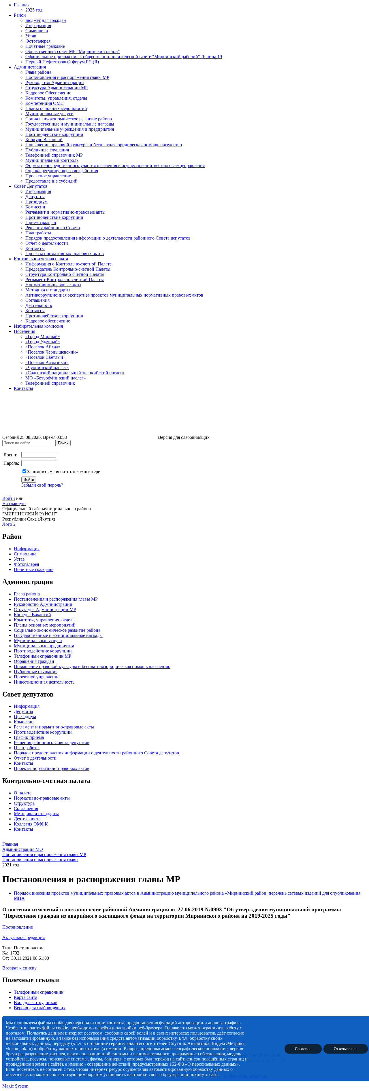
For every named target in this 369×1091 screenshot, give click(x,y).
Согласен (303, 1049)
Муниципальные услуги (49, 113)
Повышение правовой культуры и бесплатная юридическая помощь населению (103, 144)
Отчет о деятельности (46, 243)
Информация (38, 25)
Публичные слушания (47, 149)
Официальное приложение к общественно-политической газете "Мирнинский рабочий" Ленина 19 (123, 56)
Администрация (30, 66)
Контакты (35, 248)
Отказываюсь (345, 1049)
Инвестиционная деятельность (44, 682)
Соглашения (37, 300)
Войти (8, 498)
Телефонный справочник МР (54, 155)
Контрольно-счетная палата (41, 258)
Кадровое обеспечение (47, 320)
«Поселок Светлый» (45, 357)
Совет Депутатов (31, 186)
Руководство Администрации (54, 82)
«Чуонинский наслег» (47, 367)
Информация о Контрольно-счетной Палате (68, 263)
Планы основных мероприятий (56, 108)
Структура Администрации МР (56, 87)
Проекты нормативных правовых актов (64, 253)
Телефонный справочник (50, 383)
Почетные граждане (45, 46)
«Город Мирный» (42, 336)
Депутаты (35, 196)
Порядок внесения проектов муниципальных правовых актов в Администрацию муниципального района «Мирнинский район (140, 893)
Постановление (17, 927)
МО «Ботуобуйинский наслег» (55, 377)
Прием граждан (40, 222)
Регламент (24, 726)
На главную (14, 503)
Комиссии (35, 206)
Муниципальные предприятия (44, 645)
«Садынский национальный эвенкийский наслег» (75, 372)
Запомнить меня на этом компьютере (63, 471)
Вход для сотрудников (35, 1002)
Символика (36, 30)
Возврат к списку (19, 967)
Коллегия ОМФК (31, 823)
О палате (22, 792)
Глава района (38, 72)
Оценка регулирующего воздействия (61, 170)
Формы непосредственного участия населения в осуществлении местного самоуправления (115, 165)
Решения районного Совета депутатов (51, 742)
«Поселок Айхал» (43, 346)
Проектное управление (48, 175)
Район (20, 15)
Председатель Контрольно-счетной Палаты (67, 269)
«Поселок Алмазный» (47, 362)
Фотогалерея (37, 41)
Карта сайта (25, 997)
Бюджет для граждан (45, 20)
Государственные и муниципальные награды (69, 124)
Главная (21, 4)
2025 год (33, 9)
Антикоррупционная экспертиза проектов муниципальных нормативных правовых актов (114, 295)
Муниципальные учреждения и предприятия (69, 129)
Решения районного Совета (52, 227)
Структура (24, 803)
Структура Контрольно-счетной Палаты (64, 274)
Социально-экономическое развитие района (68, 118)
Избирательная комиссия (38, 326)
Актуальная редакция (23, 937)
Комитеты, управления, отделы (56, 98)
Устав (30, 35)
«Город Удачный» (42, 341)
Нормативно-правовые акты (53, 284)
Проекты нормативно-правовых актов (51, 768)
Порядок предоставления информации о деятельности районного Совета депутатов (108, 238)
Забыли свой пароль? (42, 485)
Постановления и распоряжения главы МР (67, 77)
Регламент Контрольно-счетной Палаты (64, 279)
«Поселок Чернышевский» (51, 352)
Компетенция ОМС (44, 103)
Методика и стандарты (47, 289)
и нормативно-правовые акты (64, 726)
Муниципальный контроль (51, 160)
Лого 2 (9, 524)
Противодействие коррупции (54, 134)
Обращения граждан (34, 661)
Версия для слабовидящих (39, 1007)
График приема (29, 737)
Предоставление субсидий (51, 181)
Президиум (36, 201)
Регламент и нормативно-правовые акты (65, 212)
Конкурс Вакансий (44, 139)
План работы (38, 232)
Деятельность (38, 305)
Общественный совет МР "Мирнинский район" (72, 51)
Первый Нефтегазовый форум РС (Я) (62, 61)
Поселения (24, 331)
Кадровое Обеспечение (48, 92)
